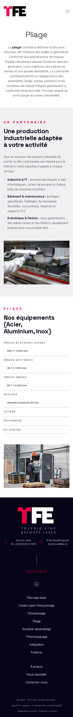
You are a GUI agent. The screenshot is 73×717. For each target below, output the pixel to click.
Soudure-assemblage (36, 629)
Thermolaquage (36, 637)
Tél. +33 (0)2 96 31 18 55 (23, 544)
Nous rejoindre (36, 674)
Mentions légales (20, 705)
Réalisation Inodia (27, 711)
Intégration (36, 644)
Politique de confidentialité (47, 705)
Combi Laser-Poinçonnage (36, 605)
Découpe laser (36, 597)
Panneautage (36, 613)
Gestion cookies (48, 711)
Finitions (36, 652)
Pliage (37, 621)
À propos (37, 666)
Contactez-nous (36, 682)
